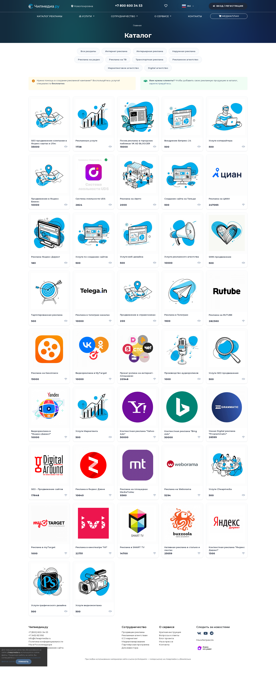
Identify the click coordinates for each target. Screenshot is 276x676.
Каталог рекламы (49, 16)
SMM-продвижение (220, 256)
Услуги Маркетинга (87, 431)
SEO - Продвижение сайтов (47, 489)
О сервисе (166, 627)
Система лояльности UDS (90, 198)
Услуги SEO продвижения (223, 373)
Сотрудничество (134, 627)
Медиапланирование (133, 641)
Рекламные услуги (86, 140)
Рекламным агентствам (134, 635)
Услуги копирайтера (220, 140)
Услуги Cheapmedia (220, 489)
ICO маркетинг (130, 638)
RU (189, 6)
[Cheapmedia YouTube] (206, 633)
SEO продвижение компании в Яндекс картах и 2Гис (49, 142)
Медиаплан (230, 16)
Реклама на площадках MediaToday (134, 490)
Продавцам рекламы (133, 632)
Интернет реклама (116, 51)
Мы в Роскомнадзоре (40, 644)
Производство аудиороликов (181, 373)
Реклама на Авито (130, 198)
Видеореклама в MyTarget (91, 373)
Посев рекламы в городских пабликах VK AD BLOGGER (136, 142)
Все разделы (88, 51)
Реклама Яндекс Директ (45, 256)
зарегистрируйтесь (160, 83)
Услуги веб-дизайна (131, 256)
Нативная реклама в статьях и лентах (182, 548)
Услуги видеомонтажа (89, 605)
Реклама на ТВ (117, 59)
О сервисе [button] (161, 16)
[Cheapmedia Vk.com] (199, 633)
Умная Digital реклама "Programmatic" (222, 432)
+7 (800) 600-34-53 (38, 632)
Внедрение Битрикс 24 (177, 140)
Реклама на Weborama (177, 489)
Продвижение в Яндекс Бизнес (45, 200)
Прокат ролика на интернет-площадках (136, 374)
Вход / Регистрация (229, 6)
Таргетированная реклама (46, 315)
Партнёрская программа (135, 644)
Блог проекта (166, 638)
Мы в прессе (166, 641)
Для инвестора (130, 647)
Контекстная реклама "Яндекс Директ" (227, 548)
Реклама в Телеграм (176, 315)
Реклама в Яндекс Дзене (90, 489)
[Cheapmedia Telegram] (211, 633)
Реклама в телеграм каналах (93, 315)
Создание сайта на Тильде (180, 198)
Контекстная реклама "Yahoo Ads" (137, 432)
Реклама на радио (89, 59)
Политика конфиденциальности (46, 641)
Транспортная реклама (149, 59)
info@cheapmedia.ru (40, 638)
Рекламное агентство (185, 59)
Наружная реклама (183, 51)
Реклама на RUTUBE (220, 315)
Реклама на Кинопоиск (44, 373)
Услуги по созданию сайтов (92, 256)
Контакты (195, 16)
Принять (24, 662)
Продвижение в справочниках (137, 315)
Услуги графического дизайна (48, 605)
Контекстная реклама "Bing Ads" (180, 432)
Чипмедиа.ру (38, 627)
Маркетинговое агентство (123, 68)
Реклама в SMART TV (132, 547)
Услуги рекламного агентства (181, 256)
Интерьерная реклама (150, 51)
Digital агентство (158, 68)
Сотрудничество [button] (123, 16)
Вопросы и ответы (169, 635)
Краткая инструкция (170, 632)
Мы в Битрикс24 (205, 640)
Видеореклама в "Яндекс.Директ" (41, 432)
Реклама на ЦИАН (219, 198)
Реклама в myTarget (43, 547)
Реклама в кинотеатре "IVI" (91, 547)
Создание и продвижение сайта (46, 647)
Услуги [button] (86, 16)
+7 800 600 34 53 (128, 5)
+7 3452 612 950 (36, 635)
